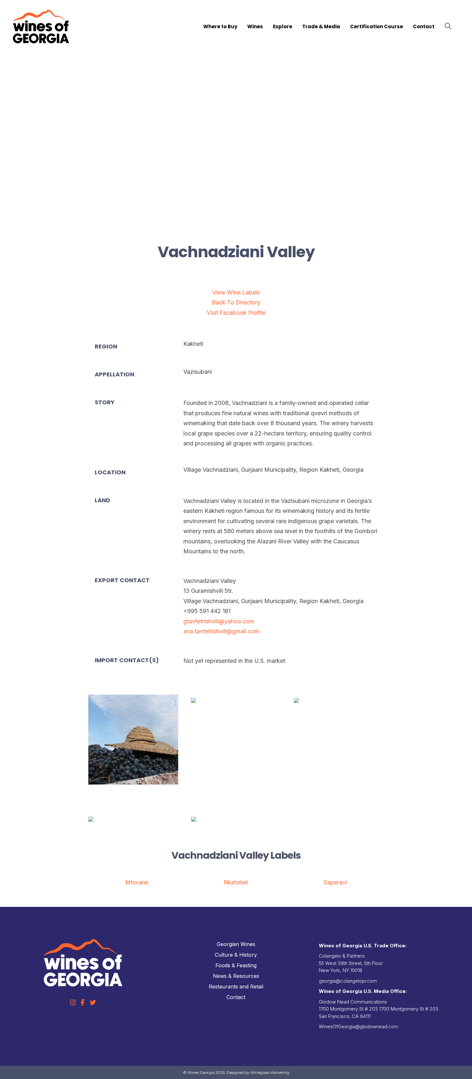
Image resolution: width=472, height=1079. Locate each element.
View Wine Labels (236, 292)
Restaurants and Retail (236, 986)
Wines (255, 26)
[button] (449, 26)
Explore (282, 26)
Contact (423, 26)
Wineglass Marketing (269, 1072)
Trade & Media (321, 26)
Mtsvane (136, 882)
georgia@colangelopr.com (348, 981)
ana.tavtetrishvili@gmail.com (221, 631)
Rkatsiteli (236, 882)
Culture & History (236, 955)
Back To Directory (236, 302)
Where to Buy (220, 26)
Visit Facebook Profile (236, 312)
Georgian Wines (236, 944)
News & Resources (236, 976)
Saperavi (335, 882)
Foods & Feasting (236, 965)
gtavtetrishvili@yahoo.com (218, 621)
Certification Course (376, 26)
